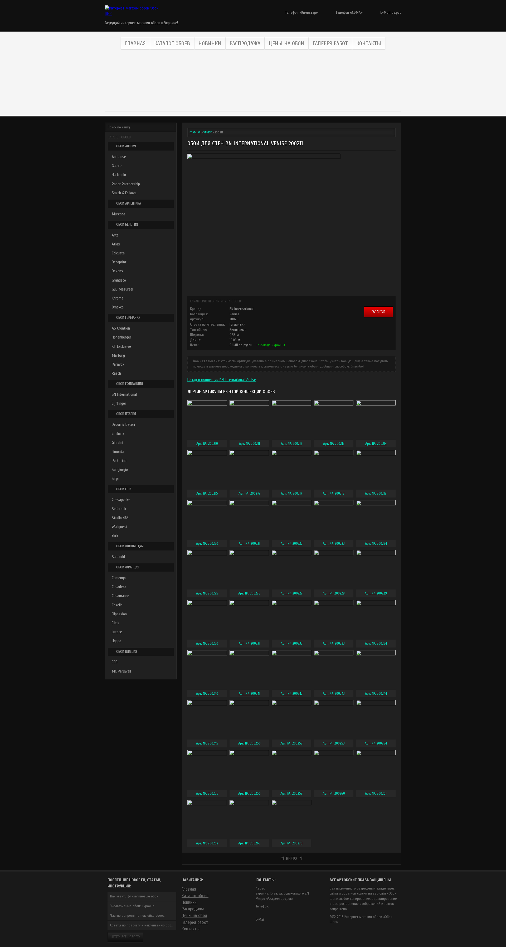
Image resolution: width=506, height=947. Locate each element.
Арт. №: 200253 (334, 743)
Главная (135, 43)
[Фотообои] (276, 80)
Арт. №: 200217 (291, 493)
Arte (115, 235)
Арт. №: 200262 (207, 843)
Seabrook (119, 508)
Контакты (368, 43)
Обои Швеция (126, 651)
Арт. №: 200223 (334, 543)
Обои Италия (126, 414)
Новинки (209, 43)
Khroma (117, 298)
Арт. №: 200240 (207, 693)
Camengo (119, 578)
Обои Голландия (129, 383)
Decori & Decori (123, 424)
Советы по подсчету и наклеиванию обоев (142, 925)
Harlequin (119, 174)
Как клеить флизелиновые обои (134, 896)
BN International (124, 394)
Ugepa (116, 641)
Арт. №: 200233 (334, 643)
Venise (207, 132)
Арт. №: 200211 (249, 443)
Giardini (117, 442)
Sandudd (118, 556)
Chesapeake (121, 499)
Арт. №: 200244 (376, 693)
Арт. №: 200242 (292, 693)
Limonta (118, 451)
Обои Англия (126, 146)
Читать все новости (125, 937)
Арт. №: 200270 (291, 843)
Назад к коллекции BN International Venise (221, 380)
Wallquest (119, 526)
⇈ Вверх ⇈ (292, 858)
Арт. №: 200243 (334, 693)
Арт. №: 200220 (207, 543)
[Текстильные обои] (229, 80)
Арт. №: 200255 (207, 793)
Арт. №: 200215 (207, 493)
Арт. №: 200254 (376, 743)
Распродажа (245, 43)
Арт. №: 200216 (249, 493)
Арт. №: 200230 (207, 643)
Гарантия (379, 312)
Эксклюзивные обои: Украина (132, 906)
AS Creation (121, 328)
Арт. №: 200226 (249, 593)
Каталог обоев (172, 43)
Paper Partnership (126, 184)
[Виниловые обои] (135, 80)
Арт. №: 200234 (376, 643)
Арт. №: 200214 (376, 443)
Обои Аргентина (128, 203)
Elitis (115, 623)
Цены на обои (286, 43)
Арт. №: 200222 (292, 543)
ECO (115, 662)
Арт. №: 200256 (249, 793)
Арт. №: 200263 (249, 843)
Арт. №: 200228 (334, 593)
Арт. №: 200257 (291, 793)
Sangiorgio (120, 469)
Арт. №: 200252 (291, 743)
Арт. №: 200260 (334, 793)
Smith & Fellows (124, 193)
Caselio (117, 605)
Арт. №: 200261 (376, 793)
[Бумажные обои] (371, 80)
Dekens (117, 271)
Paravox (118, 364)
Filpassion (119, 614)
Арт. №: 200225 (207, 593)
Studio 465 (120, 517)
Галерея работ (330, 43)
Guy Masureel (122, 289)
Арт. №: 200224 (376, 543)
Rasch (116, 373)
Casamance (120, 595)
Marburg (118, 355)
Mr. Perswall (121, 671)
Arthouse (119, 156)
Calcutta (118, 253)
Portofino (119, 460)
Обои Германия (128, 317)
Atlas (116, 244)
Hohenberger (121, 337)
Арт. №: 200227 (292, 593)
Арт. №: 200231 (249, 643)
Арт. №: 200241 (249, 693)
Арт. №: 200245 (207, 743)
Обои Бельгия (127, 224)
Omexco (118, 307)
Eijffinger (119, 403)
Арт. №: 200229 (376, 593)
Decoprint (119, 262)
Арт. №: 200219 (376, 493)
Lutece (117, 632)
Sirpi (115, 478)
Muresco (118, 214)
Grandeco (119, 280)
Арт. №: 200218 (333, 493)
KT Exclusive (121, 346)
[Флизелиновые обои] (182, 80)
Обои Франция (127, 567)
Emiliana (118, 433)
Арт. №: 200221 (249, 543)
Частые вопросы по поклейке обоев (137, 915)
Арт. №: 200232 (292, 643)
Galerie (117, 165)
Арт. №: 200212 (291, 443)
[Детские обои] (323, 80)
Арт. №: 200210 (207, 443)
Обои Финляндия (130, 546)
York (115, 535)
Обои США (124, 489)
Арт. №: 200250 (249, 743)
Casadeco (119, 586)
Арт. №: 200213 (333, 443)
